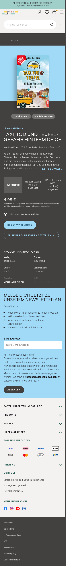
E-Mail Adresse (12, 338)
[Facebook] (5, 508)
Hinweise (9, 464)
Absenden (13, 390)
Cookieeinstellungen (12, 560)
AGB (5, 541)
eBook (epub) (13, 185)
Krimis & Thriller (16, 41)
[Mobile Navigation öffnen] (61, 12)
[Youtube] (18, 508)
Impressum (8, 523)
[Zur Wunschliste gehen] (47, 12)
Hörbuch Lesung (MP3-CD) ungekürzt (33, 184)
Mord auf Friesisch (49, 147)
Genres (8, 423)
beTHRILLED (10, 261)
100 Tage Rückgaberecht (15, 485)
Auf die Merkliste (44, 117)
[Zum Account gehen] (39, 12)
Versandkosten (50, 204)
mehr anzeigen (52, 169)
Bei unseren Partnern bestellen (29, 235)
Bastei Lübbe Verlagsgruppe (23, 406)
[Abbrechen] (60, 24)
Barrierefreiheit (10, 547)
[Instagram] (12, 508)
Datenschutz (9, 529)
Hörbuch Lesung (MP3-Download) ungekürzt (53, 185)
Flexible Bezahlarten (13, 491)
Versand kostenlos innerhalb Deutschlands (24, 480)
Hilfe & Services (14, 432)
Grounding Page (10, 554)
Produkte (10, 415)
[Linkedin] (24, 508)
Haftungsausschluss (12, 535)
